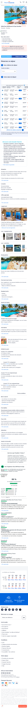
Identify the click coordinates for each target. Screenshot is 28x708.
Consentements (5, 650)
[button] (14, 214)
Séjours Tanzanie (15, 5)
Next (25, 215)
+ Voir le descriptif (5, 43)
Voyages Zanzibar (22, 5)
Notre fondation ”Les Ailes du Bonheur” (11, 632)
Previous (3, 215)
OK (24, 617)
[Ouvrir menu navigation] (1, 2)
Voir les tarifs (22, 706)
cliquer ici (8, 497)
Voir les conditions (21, 393)
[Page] (2, 609)
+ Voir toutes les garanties (8, 164)
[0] (23, 2)
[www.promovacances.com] (9, 2)
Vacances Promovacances (5, 5)
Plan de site (4, 634)
